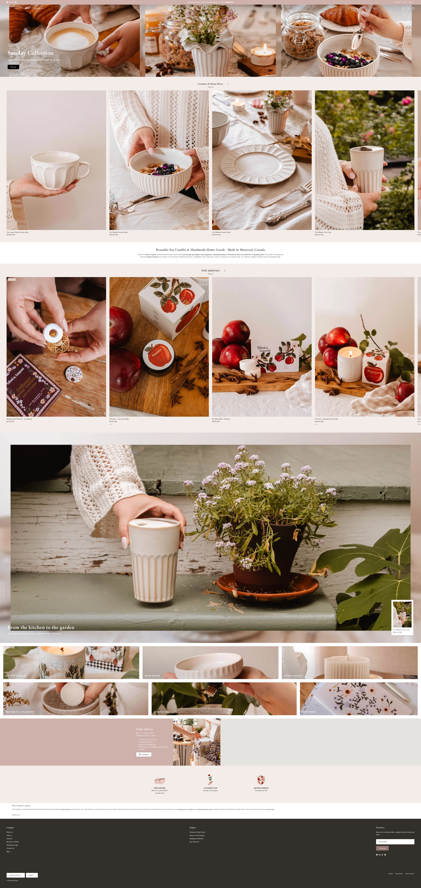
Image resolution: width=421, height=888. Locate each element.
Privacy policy (399, 873)
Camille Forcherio (65, 809)
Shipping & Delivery (196, 838)
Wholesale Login (12, 845)
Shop (8, 8)
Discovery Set (38, 8)
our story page (270, 809)
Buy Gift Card (194, 842)
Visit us (9, 835)
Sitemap (391, 873)
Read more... (16, 815)
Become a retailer (13, 842)
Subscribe (382, 848)
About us (10, 832)
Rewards (404, 2)
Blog (8, 851)
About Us (17, 8)
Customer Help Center (197, 832)
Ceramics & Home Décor (210, 83)
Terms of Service (409, 873)
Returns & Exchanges (197, 835)
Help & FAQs (397, 2)
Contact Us (10, 848)
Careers (9, 838)
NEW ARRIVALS (210, 270)
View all (210, 87)
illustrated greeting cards (204, 809)
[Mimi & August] (210, 8)
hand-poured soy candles (185, 809)
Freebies (27, 8)
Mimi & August (14, 880)
